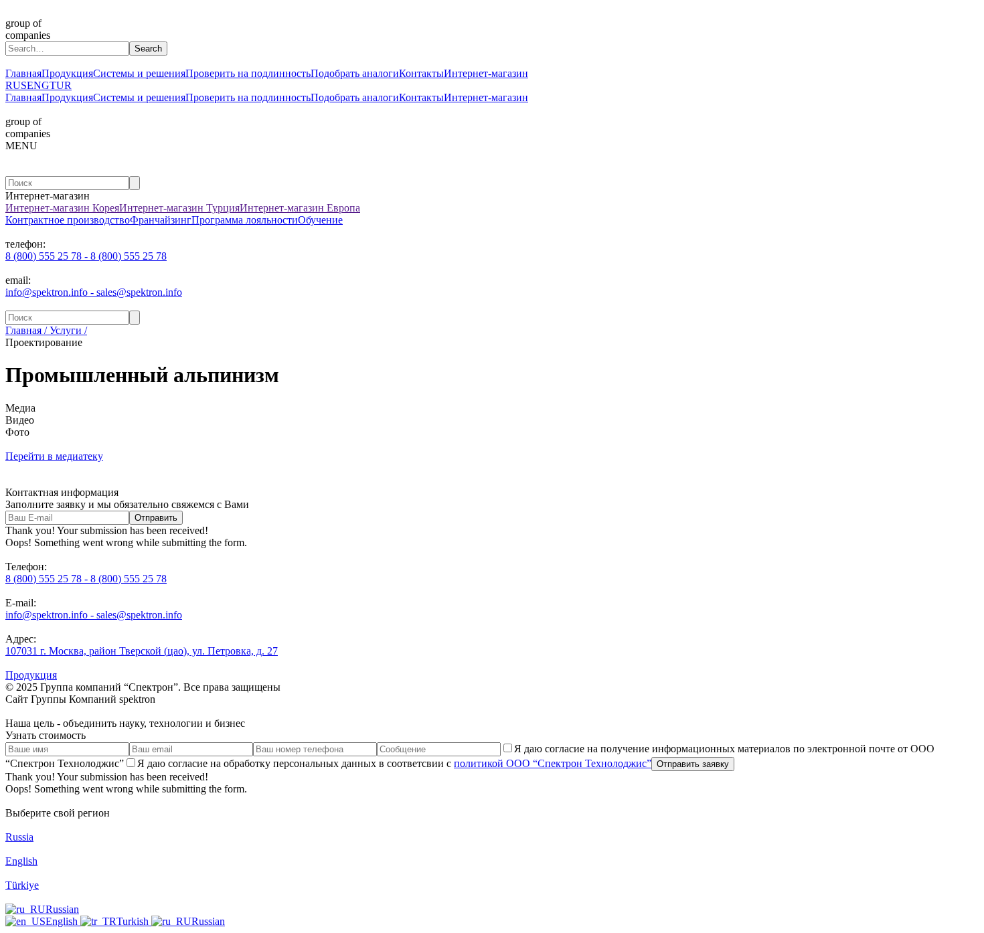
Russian (62, 909)
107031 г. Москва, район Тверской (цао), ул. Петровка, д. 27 (141, 651)
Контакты (421, 73)
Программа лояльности (244, 220)
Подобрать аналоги (355, 73)
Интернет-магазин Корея (62, 208)
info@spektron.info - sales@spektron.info (93, 292)
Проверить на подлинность (248, 73)
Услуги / (67, 330)
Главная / (26, 330)
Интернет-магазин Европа (300, 208)
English (63, 921)
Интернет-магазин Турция (179, 208)
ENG (38, 85)
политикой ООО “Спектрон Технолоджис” (552, 763)
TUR (61, 85)
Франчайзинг (160, 220)
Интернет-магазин (486, 73)
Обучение (320, 220)
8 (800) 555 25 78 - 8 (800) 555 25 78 (86, 256)
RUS (16, 85)
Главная (23, 73)
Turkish (133, 921)
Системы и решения (139, 73)
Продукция (67, 73)
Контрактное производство (67, 220)
